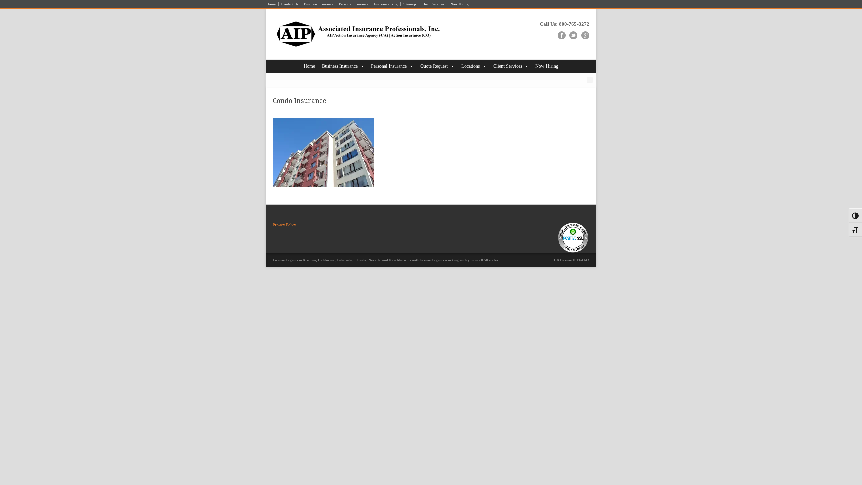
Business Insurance (318, 4)
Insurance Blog (386, 4)
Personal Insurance (353, 4)
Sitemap (409, 4)
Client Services (433, 4)
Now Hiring (459, 4)
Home (271, 4)
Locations (470, 66)
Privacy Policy (284, 225)
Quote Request (434, 66)
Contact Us (289, 4)
